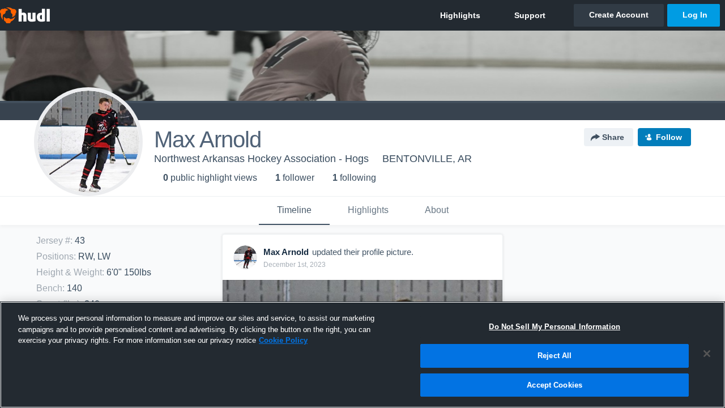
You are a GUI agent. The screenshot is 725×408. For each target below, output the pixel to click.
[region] (362, 354)
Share (613, 137)
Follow (669, 137)
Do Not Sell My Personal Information (554, 326)
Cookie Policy (283, 340)
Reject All (555, 355)
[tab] (294, 211)
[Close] (706, 353)
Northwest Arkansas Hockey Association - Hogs (261, 158)
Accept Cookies (554, 384)
